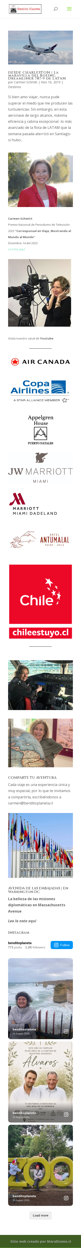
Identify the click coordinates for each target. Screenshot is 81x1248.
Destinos (14, 87)
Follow (65, 945)
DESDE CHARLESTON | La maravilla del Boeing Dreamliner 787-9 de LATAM (37, 75)
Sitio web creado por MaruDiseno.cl (40, 1241)
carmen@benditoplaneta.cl (30, 803)
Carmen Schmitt (25, 82)
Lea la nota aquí (22, 920)
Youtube (46, 338)
